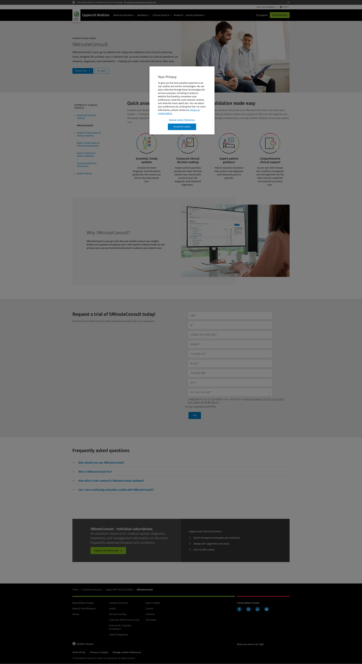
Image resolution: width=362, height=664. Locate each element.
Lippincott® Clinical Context (119, 589)
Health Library (84, 173)
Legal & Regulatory (118, 634)
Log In (101, 71)
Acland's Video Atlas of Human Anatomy (88, 134)
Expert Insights (153, 603)
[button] (101, 462)
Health (112, 608)
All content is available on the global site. (140, 2)
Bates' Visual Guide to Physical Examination (88, 144)
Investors (150, 614)
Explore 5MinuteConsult (106, 550)
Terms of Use (78, 652)
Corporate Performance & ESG (124, 620)
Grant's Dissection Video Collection (86, 154)
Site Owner (151, 620)
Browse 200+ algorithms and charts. (212, 543)
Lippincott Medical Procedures (87, 164)
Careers (149, 608)
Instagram (248, 609)
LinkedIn (257, 609)
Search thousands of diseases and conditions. (217, 537)
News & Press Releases (84, 608)
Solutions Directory (91, 589)
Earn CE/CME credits (204, 549)
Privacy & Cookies (99, 652)
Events (75, 614)
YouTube (266, 609)
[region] (182, 100)
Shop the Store (279, 15)
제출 (195, 415)
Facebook (239, 609)
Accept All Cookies (182, 127)
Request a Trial (83, 71)
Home (75, 589)
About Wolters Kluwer (83, 603)
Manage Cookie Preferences (182, 120)
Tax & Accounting (117, 614)
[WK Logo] (83, 643)
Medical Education (123, 15)
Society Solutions (194, 15)
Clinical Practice (160, 15)
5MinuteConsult (85, 125)
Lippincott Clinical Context (86, 116)
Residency (142, 15)
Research (178, 15)
